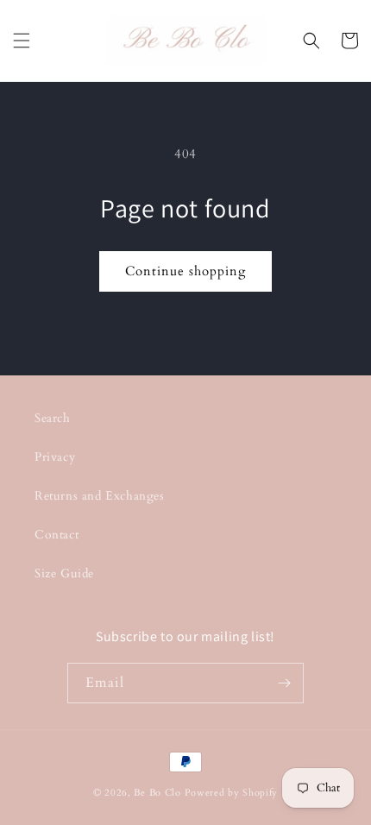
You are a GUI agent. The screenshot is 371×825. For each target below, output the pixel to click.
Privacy (55, 457)
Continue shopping (185, 271)
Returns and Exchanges (100, 496)
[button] (22, 41)
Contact (57, 534)
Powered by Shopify (232, 792)
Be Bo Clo (157, 792)
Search (53, 418)
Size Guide (64, 573)
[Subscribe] (284, 683)
